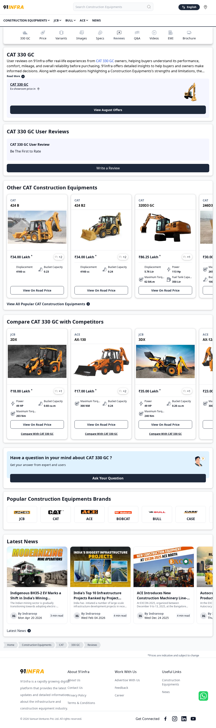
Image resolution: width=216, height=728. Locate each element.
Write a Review (108, 168)
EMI (170, 38)
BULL (157, 519)
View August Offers (108, 110)
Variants (61, 38)
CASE (191, 519)
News (96, 20)
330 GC (25, 38)
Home (10, 645)
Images (81, 38)
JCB (22, 519)
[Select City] (206, 7)
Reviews (119, 38)
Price (42, 38)
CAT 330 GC (105, 61)
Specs (100, 38)
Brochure (189, 38)
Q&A (137, 38)
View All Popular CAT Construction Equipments (46, 304)
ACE (89, 519)
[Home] (13, 7)
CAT (56, 519)
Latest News (16, 630)
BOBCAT (123, 519)
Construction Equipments (25, 20)
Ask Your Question (108, 478)
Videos (154, 38)
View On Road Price (37, 290)
